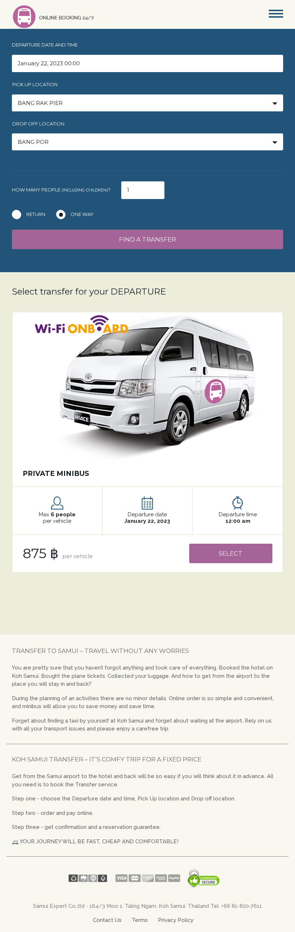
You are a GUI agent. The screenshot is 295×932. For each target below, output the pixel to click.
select (230, 553)
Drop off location (38, 124)
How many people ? (61, 190)
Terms (140, 920)
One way (82, 214)
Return (35, 214)
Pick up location (35, 84)
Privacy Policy (176, 920)
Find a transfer (147, 239)
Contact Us (107, 920)
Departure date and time (45, 45)
